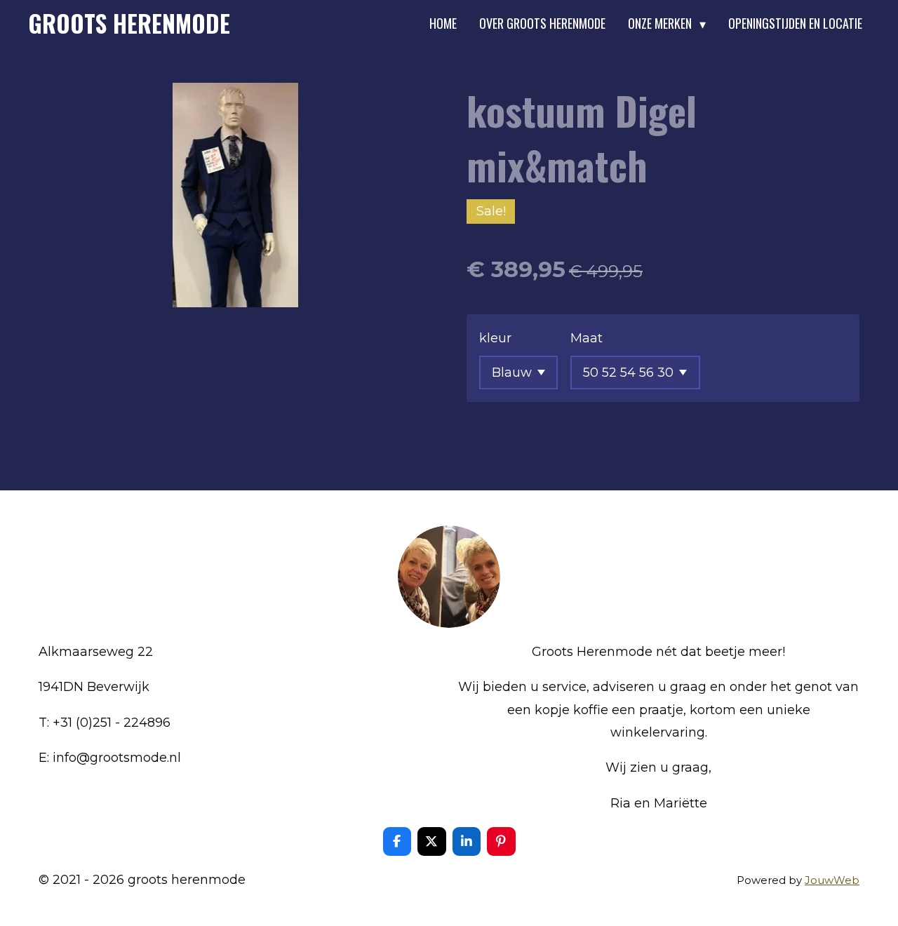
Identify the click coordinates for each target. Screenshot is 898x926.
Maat (586, 338)
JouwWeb (832, 880)
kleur (495, 338)
